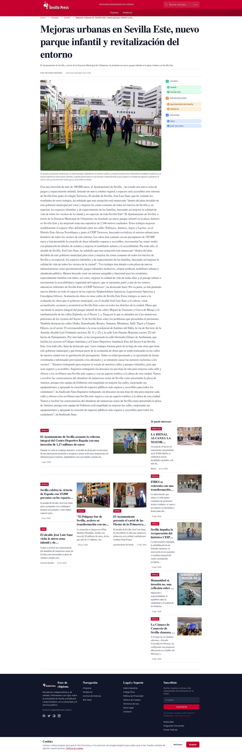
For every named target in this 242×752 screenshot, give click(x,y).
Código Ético (129, 692)
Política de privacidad (182, 716)
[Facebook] (44, 715)
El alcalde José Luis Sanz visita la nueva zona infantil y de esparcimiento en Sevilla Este (56, 542)
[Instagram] (54, 715)
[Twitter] (49, 715)
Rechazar (178, 744)
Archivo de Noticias (92, 696)
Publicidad (169, 721)
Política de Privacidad (133, 696)
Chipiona (114, 12)
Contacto (127, 711)
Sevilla (67, 17)
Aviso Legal (128, 707)
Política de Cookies (132, 699)
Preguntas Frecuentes (174, 725)
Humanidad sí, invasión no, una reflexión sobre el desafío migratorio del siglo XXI (162, 588)
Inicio (43, 17)
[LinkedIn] (59, 715)
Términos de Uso (131, 703)
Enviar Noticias (171, 729)
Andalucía (127, 12)
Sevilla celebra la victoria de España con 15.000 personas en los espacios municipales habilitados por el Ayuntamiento (56, 498)
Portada (54, 17)
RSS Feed (87, 699)
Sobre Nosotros (130, 688)
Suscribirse (181, 706)
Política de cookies (74, 748)
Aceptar (193, 744)
